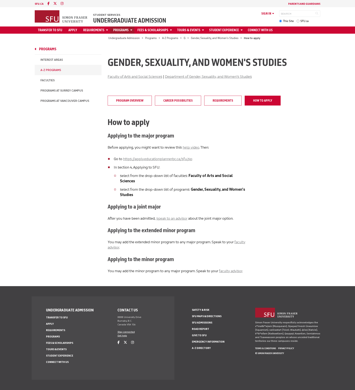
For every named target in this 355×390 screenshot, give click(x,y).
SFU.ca (304, 21)
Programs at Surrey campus (61, 90)
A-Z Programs (170, 38)
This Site (288, 21)
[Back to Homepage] (61, 16)
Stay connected (126, 331)
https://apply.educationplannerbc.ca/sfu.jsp (157, 159)
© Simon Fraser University (269, 353)
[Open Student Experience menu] (242, 30)
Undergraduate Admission (129, 20)
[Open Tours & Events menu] (203, 30)
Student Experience (224, 30)
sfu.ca (39, 4)
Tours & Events (188, 30)
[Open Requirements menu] (107, 30)
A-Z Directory (201, 348)
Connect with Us (260, 30)
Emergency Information (208, 341)
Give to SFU (199, 335)
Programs (121, 30)
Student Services (106, 15)
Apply (72, 30)
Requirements (93, 30)
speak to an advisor (171, 218)
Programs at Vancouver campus (64, 101)
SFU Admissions (202, 322)
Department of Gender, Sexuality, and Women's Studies (208, 76)
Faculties (47, 80)
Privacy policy (286, 348)
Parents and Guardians (304, 4)
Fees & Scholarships (152, 30)
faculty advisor (230, 271)
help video (191, 147)
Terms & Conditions (265, 348)
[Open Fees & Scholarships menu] (171, 30)
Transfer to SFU (50, 30)
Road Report (200, 329)
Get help (122, 335)
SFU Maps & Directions (206, 316)
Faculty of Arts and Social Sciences (135, 76)
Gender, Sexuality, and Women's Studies (215, 38)
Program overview (129, 100)
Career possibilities (178, 100)
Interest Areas (51, 60)
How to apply (262, 100)
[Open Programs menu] (131, 30)
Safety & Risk (200, 310)
